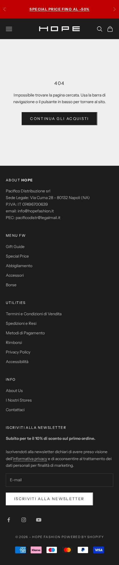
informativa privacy (30, 458)
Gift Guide (15, 246)
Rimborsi (14, 342)
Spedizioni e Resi (21, 323)
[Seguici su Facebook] (9, 520)
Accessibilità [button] (17, 361)
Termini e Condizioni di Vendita (34, 313)
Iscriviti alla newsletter (49, 498)
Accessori (15, 275)
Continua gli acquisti (59, 118)
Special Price (17, 256)
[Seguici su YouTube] (39, 520)
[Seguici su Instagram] (24, 520)
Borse (11, 284)
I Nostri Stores (19, 400)
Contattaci (15, 409)
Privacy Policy (18, 352)
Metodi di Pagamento (25, 333)
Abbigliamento (19, 265)
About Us (14, 390)
